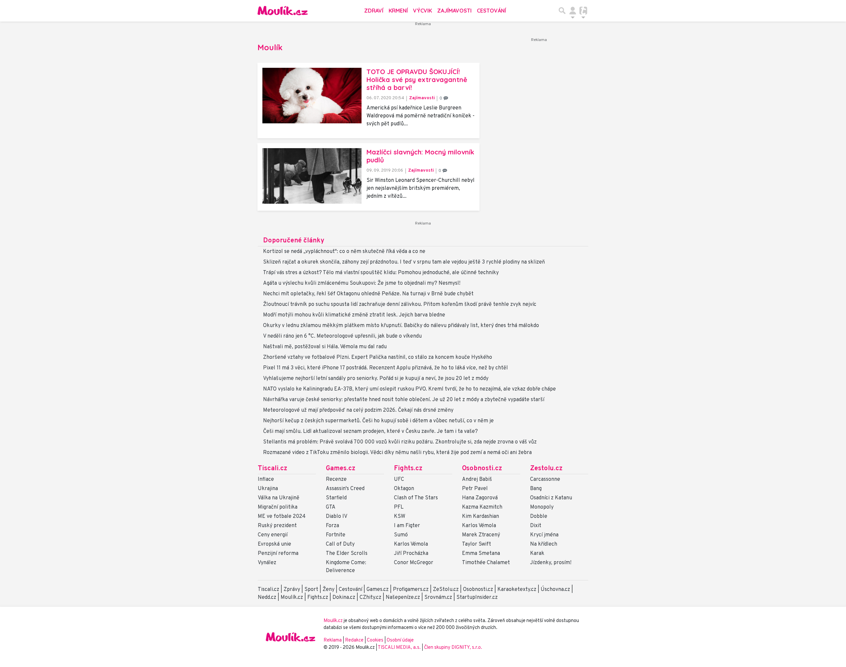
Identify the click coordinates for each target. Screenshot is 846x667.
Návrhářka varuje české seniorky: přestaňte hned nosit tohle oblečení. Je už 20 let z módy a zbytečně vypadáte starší (403, 399)
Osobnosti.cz (482, 468)
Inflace (266, 479)
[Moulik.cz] (282, 11)
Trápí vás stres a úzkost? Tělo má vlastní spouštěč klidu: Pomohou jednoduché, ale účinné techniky (381, 273)
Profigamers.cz (411, 589)
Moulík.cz (292, 597)
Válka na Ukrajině (278, 498)
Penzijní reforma (278, 553)
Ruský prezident (277, 525)
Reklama (333, 640)
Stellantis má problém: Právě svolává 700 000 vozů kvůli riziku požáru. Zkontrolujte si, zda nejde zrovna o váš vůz (400, 442)
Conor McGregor (413, 563)
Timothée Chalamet (486, 563)
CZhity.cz (370, 597)
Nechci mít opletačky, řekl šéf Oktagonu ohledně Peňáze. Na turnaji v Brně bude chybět (368, 294)
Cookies (375, 640)
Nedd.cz (267, 597)
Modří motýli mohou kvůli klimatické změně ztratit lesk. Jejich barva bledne (354, 315)
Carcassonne (545, 479)
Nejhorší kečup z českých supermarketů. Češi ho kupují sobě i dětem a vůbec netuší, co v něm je (378, 421)
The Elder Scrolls (346, 553)
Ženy (328, 589)
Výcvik (422, 10)
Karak (537, 553)
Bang (536, 488)
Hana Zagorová (480, 498)
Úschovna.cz (555, 589)
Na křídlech (543, 544)
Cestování (491, 10)
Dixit (535, 525)
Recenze (336, 479)
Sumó (401, 535)
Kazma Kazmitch (482, 507)
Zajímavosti (454, 10)
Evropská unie (274, 544)
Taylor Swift (476, 544)
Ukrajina (268, 488)
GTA (330, 507)
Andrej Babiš (477, 479)
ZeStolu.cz (446, 589)
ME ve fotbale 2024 (282, 516)
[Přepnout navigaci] (572, 11)
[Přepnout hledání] (562, 11)
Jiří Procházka (411, 553)
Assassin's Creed (345, 488)
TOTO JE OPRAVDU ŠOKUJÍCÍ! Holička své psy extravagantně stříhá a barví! (416, 79)
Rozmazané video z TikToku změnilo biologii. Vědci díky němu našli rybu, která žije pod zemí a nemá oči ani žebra (397, 452)
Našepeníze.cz (403, 597)
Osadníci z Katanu (551, 498)
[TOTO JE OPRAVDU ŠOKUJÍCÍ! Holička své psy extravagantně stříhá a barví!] (312, 96)
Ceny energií (273, 535)
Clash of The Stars (416, 498)
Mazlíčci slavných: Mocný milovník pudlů (420, 156)
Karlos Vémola (411, 544)
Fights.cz (408, 468)
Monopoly (542, 507)
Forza (332, 525)
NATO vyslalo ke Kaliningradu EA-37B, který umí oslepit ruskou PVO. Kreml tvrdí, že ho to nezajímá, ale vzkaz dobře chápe (409, 389)
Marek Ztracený (481, 535)
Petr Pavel (475, 488)
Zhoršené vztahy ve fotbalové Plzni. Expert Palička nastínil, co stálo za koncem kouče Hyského (377, 357)
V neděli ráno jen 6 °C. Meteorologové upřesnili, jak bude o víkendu (342, 336)
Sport (311, 589)
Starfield (336, 498)
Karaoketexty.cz (516, 589)
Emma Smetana (481, 553)
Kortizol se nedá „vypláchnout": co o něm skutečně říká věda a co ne (344, 251)
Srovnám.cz (438, 597)
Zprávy (292, 589)
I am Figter (407, 525)
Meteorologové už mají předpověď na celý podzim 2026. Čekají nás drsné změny (358, 410)
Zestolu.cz (546, 468)
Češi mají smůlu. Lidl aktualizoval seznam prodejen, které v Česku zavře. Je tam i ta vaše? (370, 431)
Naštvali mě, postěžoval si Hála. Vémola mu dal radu (325, 347)
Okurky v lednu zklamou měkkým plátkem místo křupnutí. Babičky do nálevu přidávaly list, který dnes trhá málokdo (401, 325)
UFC (399, 479)
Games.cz (340, 468)
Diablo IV (336, 516)
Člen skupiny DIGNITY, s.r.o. (453, 648)
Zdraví (373, 10)
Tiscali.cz (272, 468)
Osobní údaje (400, 640)
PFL (399, 507)
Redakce (354, 640)
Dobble (538, 516)
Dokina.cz (343, 597)
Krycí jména (544, 535)
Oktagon (404, 488)
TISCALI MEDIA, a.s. (400, 648)
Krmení (398, 10)
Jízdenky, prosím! (550, 563)
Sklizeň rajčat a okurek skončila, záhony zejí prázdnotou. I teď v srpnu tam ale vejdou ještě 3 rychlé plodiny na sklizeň (404, 262)
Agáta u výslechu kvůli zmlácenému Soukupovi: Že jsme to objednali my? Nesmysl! (361, 283)
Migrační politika (277, 507)
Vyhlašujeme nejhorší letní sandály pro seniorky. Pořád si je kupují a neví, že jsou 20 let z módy (375, 378)
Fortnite (335, 535)
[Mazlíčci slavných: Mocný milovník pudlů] (312, 176)
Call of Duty (340, 544)
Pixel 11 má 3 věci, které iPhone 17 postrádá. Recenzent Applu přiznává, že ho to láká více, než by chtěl (385, 368)
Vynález (267, 563)
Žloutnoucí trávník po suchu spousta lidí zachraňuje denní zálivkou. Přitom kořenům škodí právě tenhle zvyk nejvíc (399, 304)
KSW (399, 516)
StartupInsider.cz (477, 597)
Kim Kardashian (480, 516)
